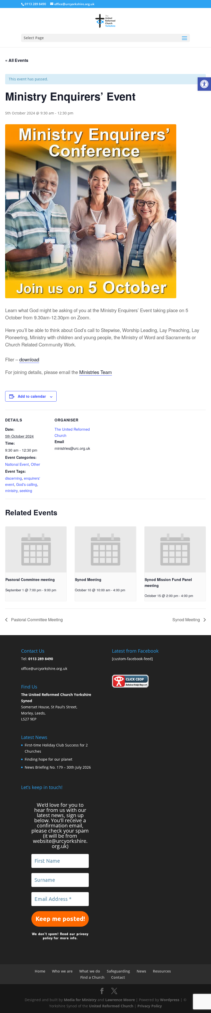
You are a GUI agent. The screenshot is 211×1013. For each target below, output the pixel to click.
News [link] (141, 971)
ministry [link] (11, 490)
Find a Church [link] (92, 977)
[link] (204, 84)
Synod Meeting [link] (88, 579)
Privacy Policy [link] (149, 1005)
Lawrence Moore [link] (120, 999)
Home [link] (40, 971)
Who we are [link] (62, 971)
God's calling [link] (26, 484)
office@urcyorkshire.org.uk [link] (44, 668)
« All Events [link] (16, 60)
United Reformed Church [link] (111, 1005)
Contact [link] (118, 977)
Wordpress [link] (169, 999)
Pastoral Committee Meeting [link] (36, 619)
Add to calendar (32, 396)
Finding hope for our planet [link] (48, 759)
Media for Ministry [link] (81, 999)
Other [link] (35, 464)
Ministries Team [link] (95, 372)
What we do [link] (89, 971)
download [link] (29, 359)
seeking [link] (26, 490)
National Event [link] (17, 464)
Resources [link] (162, 971)
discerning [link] (13, 478)
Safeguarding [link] (118, 971)
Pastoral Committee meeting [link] (30, 579)
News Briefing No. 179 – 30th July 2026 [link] (58, 767)
